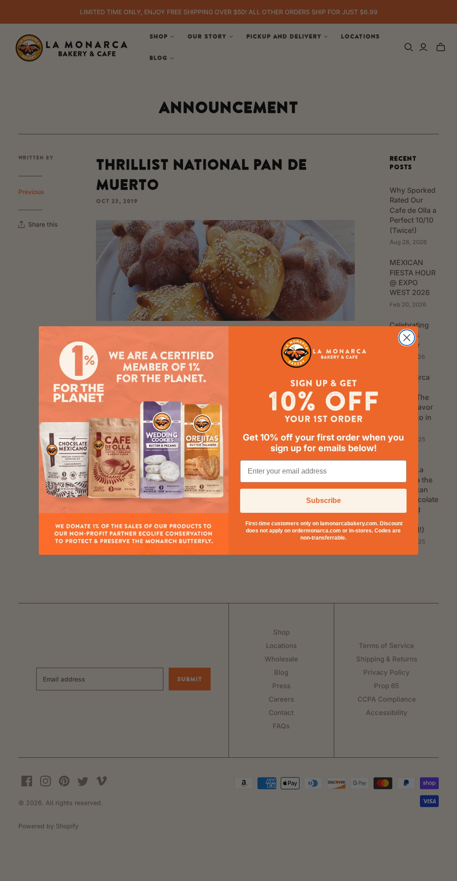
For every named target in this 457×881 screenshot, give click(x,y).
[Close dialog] (407, 337)
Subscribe (323, 500)
